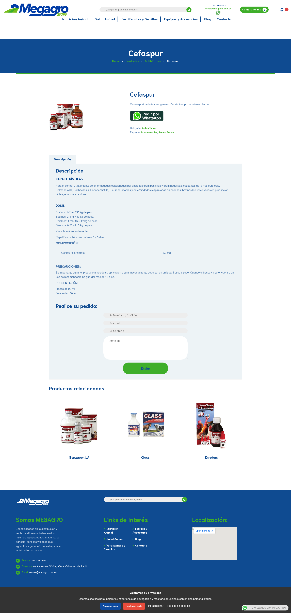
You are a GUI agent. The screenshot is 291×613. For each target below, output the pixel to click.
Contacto (141, 545)
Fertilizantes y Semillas (114, 547)
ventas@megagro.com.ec (218, 8)
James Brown (166, 132)
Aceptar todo (110, 606)
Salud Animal (114, 538)
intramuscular (149, 132)
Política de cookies (178, 606)
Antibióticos (149, 128)
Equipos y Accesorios (140, 530)
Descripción (62, 159)
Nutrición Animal (111, 530)
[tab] (62, 159)
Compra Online (251, 9)
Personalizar (155, 606)
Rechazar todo (134, 606)
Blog (138, 538)
